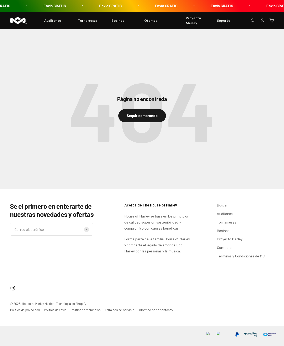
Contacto (224, 247)
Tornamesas (226, 222)
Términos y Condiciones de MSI (241, 256)
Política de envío (55, 310)
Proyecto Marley (229, 239)
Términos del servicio (119, 310)
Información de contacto (155, 310)
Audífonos (225, 213)
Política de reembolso (86, 310)
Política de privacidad (25, 310)
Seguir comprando (142, 115)
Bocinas (223, 230)
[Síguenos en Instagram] (13, 288)
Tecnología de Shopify (71, 303)
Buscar (222, 205)
